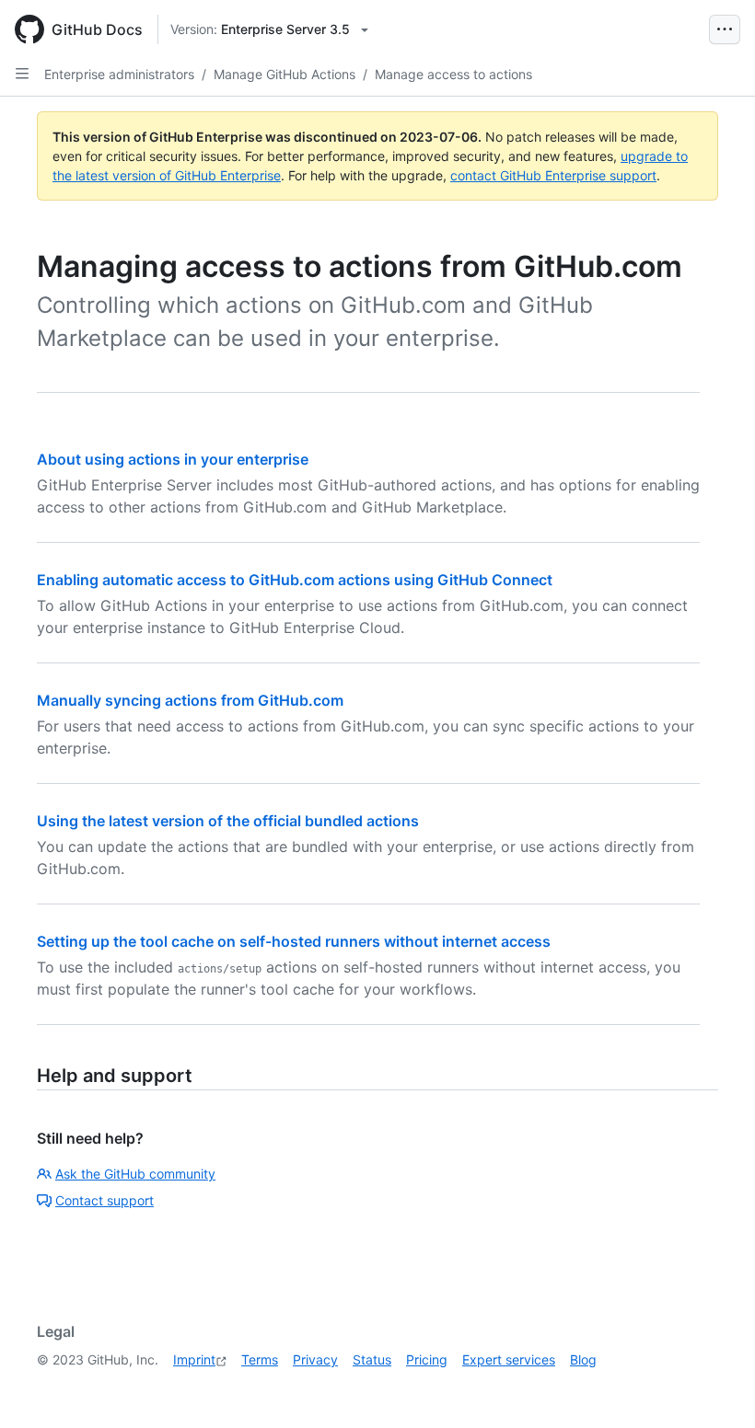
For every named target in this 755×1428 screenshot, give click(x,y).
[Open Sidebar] (22, 73)
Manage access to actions (453, 74)
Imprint (194, 1359)
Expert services (508, 1359)
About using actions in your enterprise (172, 459)
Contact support (104, 1200)
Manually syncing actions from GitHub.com (190, 700)
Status (372, 1359)
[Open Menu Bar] (724, 29)
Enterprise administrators (119, 74)
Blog (583, 1359)
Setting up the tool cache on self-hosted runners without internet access (294, 941)
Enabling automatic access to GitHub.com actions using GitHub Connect (294, 579)
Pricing (426, 1359)
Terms (259, 1359)
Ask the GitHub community (135, 1173)
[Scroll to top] (714, 1387)
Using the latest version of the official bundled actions (228, 821)
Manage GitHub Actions (284, 74)
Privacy (315, 1359)
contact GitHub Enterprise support (553, 175)
